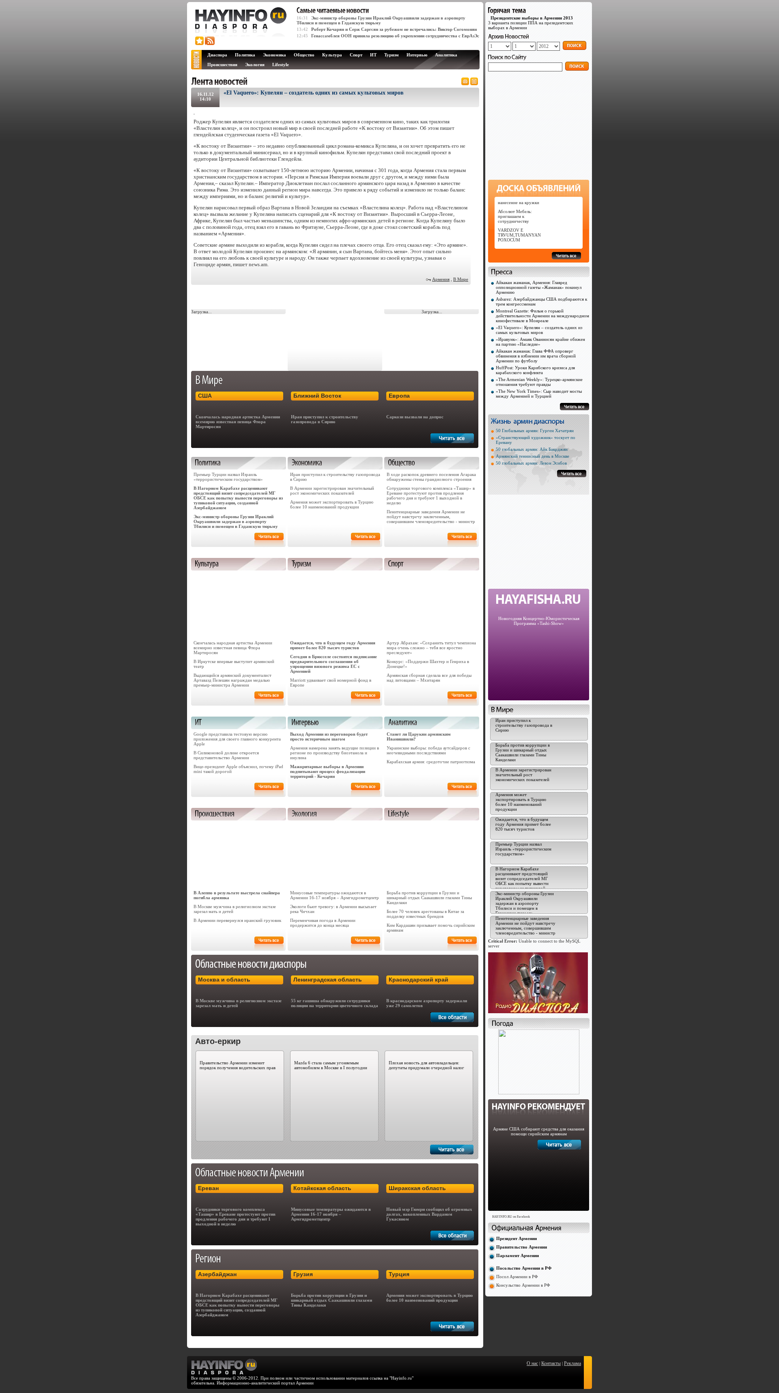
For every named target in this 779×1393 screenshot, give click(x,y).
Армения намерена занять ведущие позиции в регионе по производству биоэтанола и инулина (334, 752)
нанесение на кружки (518, 202)
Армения (441, 279)
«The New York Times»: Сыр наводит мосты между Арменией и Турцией (539, 393)
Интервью (417, 54)
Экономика (274, 54)
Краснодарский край (418, 979)
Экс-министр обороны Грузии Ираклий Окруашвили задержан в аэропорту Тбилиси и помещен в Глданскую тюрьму (236, 521)
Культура (332, 54)
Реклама (572, 1363)
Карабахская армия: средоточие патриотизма (431, 761)
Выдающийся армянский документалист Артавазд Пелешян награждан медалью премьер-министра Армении (232, 680)
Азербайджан (217, 1274)
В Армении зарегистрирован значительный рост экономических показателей (332, 490)
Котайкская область (322, 1188)
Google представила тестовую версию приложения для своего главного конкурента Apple (237, 739)
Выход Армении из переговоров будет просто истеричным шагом (329, 736)
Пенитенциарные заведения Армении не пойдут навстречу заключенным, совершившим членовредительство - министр (431, 516)
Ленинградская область (327, 979)
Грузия (303, 1274)
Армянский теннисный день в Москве (532, 456)
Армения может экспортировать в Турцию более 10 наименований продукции (331, 504)
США (205, 395)
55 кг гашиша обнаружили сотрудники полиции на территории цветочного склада (334, 1003)
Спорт (356, 54)
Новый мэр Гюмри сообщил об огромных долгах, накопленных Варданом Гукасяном (429, 1214)
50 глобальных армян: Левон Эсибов (531, 463)
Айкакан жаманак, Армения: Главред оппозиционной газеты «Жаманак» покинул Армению (538, 287)
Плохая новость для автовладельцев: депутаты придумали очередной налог (426, 1065)
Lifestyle (280, 64)
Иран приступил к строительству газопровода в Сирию (324, 419)
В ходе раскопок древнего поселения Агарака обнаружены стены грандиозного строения (431, 477)
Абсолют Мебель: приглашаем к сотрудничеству (515, 216)
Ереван (208, 1188)
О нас (532, 1363)
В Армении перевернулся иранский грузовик (237, 920)
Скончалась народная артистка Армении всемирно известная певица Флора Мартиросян (238, 421)
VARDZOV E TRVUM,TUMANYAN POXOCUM (519, 235)
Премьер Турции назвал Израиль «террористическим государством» (228, 477)
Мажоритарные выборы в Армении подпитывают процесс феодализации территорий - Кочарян (327, 771)
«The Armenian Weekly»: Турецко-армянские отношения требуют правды (539, 382)
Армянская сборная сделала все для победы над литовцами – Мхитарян (429, 678)
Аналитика (446, 54)
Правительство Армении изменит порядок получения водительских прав (237, 1065)
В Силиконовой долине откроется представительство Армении (226, 755)
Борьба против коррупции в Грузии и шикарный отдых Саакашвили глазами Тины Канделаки (429, 897)
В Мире (460, 279)
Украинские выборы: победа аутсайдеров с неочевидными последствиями (428, 750)
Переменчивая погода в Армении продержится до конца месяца (322, 923)
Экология (255, 64)
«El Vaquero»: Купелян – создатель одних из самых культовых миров (539, 330)
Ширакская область (417, 1188)
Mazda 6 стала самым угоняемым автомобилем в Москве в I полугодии (330, 1065)
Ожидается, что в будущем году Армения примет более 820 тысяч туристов (332, 645)
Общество (304, 54)
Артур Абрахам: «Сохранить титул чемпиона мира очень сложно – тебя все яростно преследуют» (431, 647)
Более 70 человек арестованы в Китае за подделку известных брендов (425, 914)
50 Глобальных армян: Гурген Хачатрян (535, 430)
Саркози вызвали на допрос (414, 416)
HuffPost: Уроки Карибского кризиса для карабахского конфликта (535, 370)
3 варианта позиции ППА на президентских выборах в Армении (530, 22)
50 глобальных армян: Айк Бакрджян (532, 449)
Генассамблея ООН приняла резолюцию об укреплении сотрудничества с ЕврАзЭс (395, 35)
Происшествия (222, 64)
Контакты (551, 1363)
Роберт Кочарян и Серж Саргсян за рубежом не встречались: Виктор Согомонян (394, 29)
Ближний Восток (317, 395)
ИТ (373, 54)
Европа (399, 395)
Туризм (391, 54)
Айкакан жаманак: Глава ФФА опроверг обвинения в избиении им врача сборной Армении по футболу (536, 356)
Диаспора (217, 54)
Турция (399, 1274)
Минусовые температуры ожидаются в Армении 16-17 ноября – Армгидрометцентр (334, 895)
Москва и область (224, 979)
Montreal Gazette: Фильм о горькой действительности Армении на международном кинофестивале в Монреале (542, 315)
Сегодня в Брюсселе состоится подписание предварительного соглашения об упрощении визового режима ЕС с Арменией (333, 664)
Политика (245, 54)
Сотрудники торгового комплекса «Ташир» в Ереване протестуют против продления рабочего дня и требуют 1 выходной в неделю (431, 495)
